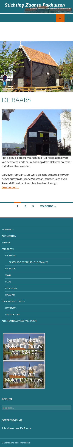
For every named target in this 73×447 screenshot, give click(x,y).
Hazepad (10, 294)
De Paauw (10, 255)
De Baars (16, 99)
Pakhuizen (8, 249)
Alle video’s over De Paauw (16, 428)
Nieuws (6, 242)
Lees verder (10, 187)
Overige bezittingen (13, 301)
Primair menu (68, 18)
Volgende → (48, 206)
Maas (8, 281)
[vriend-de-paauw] (24, 375)
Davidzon (10, 307)
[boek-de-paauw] (24, 347)
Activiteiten (9, 236)
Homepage (8, 229)
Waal (8, 275)
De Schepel (11, 288)
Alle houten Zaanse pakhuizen (19, 321)
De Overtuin (12, 314)
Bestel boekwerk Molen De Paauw (28, 262)
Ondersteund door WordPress (16, 442)
